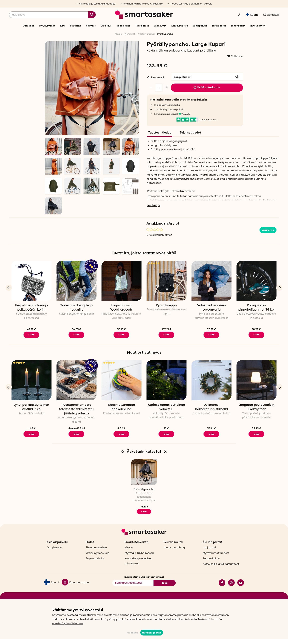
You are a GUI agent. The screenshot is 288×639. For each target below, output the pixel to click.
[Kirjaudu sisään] (239, 15)
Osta (31, 334)
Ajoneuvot (160, 25)
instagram (230, 582)
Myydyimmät (47, 25)
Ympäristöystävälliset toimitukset (138, 561)
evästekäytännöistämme (67, 623)
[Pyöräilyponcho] (144, 472)
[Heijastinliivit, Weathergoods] (122, 281)
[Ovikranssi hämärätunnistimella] (212, 380)
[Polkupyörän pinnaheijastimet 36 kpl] (256, 281)
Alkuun (118, 34)
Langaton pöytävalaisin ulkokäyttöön (256, 407)
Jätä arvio (268, 229)
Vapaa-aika (123, 25)
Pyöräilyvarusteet (146, 34)
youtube (239, 582)
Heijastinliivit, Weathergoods (121, 307)
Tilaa (165, 582)
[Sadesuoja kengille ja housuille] (76, 281)
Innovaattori (258, 25)
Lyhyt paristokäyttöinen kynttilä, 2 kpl (31, 407)
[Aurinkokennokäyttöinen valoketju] (166, 380)
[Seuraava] (135, 131)
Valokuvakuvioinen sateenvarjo (211, 307)
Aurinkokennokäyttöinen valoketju (166, 407)
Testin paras (219, 25)
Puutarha (75, 25)
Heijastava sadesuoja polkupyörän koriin (31, 307)
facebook (220, 582)
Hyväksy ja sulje (151, 632)
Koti (62, 25)
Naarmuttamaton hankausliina (121, 407)
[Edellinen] (49, 131)
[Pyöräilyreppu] (166, 281)
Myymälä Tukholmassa (139, 553)
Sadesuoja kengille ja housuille (76, 307)
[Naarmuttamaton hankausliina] (122, 380)
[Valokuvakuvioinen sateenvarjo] (212, 281)
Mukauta (132, 632)
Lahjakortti (209, 547)
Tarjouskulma (211, 558)
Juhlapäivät (200, 25)
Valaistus (106, 25)
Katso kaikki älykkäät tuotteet (221, 564)
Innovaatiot (238, 25)
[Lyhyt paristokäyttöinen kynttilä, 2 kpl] (32, 380)
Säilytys (91, 25)
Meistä (129, 547)
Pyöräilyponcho (144, 489)
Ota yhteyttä (54, 547)
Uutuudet (28, 25)
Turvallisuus (142, 25)
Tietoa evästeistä (96, 547)
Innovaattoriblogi (175, 547)
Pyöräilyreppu (166, 305)
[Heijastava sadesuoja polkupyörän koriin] (32, 281)
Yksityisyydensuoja (97, 553)
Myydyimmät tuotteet (216, 553)
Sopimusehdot (95, 558)
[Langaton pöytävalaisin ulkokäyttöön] (256, 380)
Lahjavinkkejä (179, 25)
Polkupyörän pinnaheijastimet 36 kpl (256, 307)
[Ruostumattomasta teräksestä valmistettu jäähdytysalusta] (76, 380)
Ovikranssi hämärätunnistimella (211, 407)
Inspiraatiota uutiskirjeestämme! (144, 576)
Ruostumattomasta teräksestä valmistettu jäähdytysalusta (76, 409)
